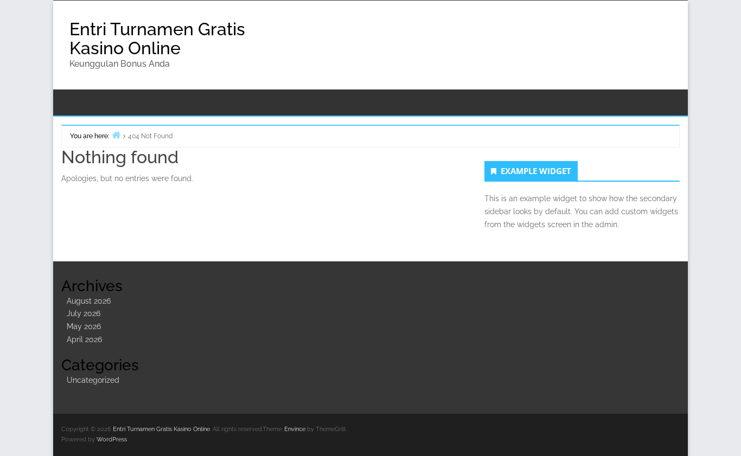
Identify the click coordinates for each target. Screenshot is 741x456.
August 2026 (89, 301)
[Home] (116, 134)
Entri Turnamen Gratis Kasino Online (157, 38)
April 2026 (84, 339)
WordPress (112, 439)
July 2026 (83, 313)
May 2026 (84, 326)
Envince (294, 429)
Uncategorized (93, 380)
